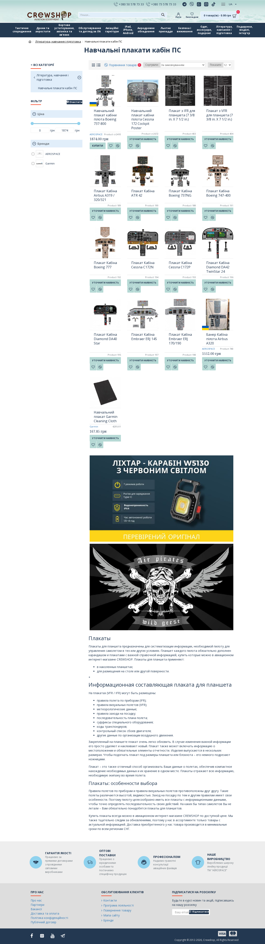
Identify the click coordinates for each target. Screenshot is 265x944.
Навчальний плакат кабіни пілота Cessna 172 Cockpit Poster (142, 119)
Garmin (94, 426)
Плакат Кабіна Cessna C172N (142, 265)
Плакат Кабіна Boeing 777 (105, 265)
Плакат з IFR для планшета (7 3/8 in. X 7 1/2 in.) (182, 115)
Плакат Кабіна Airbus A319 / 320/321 (105, 195)
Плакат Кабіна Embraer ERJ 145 (144, 336)
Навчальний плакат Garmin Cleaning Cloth (105, 416)
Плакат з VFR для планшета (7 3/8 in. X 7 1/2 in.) (219, 115)
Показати (215, 65)
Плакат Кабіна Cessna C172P (180, 265)
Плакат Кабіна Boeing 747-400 (218, 193)
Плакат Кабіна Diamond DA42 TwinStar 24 (217, 267)
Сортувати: (152, 65)
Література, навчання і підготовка (58, 41)
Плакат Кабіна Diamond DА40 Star (105, 338)
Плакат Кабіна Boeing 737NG (180, 193)
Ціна (40, 114)
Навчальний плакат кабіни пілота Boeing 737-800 (105, 117)
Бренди (43, 144)
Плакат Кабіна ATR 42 (142, 193)
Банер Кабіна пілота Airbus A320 (217, 338)
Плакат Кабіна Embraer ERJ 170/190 (180, 338)
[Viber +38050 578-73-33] (192, 4)
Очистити (75, 101)
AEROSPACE (96, 134)
